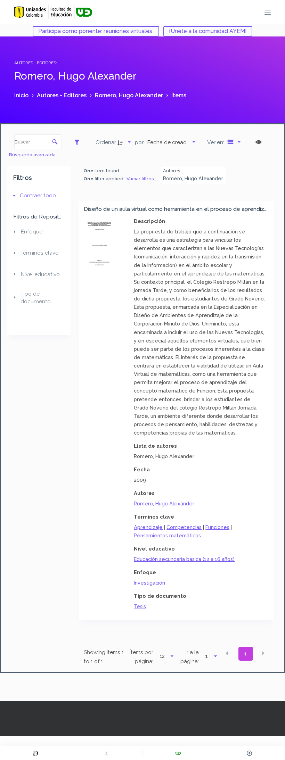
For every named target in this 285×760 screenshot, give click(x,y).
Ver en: (216, 142)
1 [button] (245, 653)
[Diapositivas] (259, 142)
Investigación (149, 583)
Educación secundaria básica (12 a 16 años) (184, 559)
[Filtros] (79, 142)
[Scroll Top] (250, 753)
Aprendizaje (148, 527)
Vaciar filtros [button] (140, 178)
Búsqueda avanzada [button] (33, 154)
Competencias (184, 527)
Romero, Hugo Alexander (164, 503)
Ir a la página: (189, 656)
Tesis (140, 606)
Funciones (217, 527)
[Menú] (267, 12)
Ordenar (106, 142)
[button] (227, 653)
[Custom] (35, 753)
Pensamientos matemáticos (167, 535)
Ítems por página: (141, 656)
